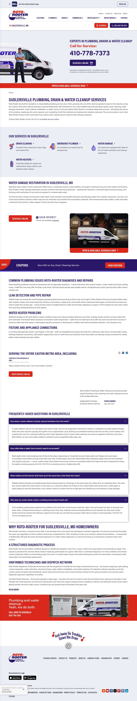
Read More (14, 589)
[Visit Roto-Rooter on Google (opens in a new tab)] (119, 352)
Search (125, 13)
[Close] (23, 689)
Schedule (102, 25)
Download (122, 4)
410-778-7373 (90, 52)
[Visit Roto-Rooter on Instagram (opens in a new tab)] (127, 352)
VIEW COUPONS (115, 265)
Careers (100, 13)
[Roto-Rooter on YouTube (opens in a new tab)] (107, 690)
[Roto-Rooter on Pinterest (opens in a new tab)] (119, 690)
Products (73, 658)
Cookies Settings (6, 691)
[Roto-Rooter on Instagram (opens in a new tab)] (122, 690)
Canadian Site (106, 658)
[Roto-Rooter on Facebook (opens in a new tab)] (111, 690)
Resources (117, 13)
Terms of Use (81, 692)
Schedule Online (81, 62)
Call (120, 25)
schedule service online (49, 119)
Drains (65, 17)
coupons (55, 220)
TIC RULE (12, 696)
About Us (82, 658)
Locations (40, 17)
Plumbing (53, 17)
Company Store (93, 658)
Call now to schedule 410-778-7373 (20, 613)
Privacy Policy (69, 692)
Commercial (77, 17)
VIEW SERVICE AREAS (20, 374)
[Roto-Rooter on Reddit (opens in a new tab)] (103, 690)
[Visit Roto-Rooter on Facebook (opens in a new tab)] (123, 352)
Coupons (124, 17)
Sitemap (117, 658)
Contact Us (108, 13)
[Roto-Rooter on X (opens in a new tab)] (115, 690)
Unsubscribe (58, 692)
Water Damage (110, 17)
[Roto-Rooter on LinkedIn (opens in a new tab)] (126, 690)
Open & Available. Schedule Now (68, 85)
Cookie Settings (45, 692)
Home (11, 92)
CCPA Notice (92, 692)
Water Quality (93, 17)
